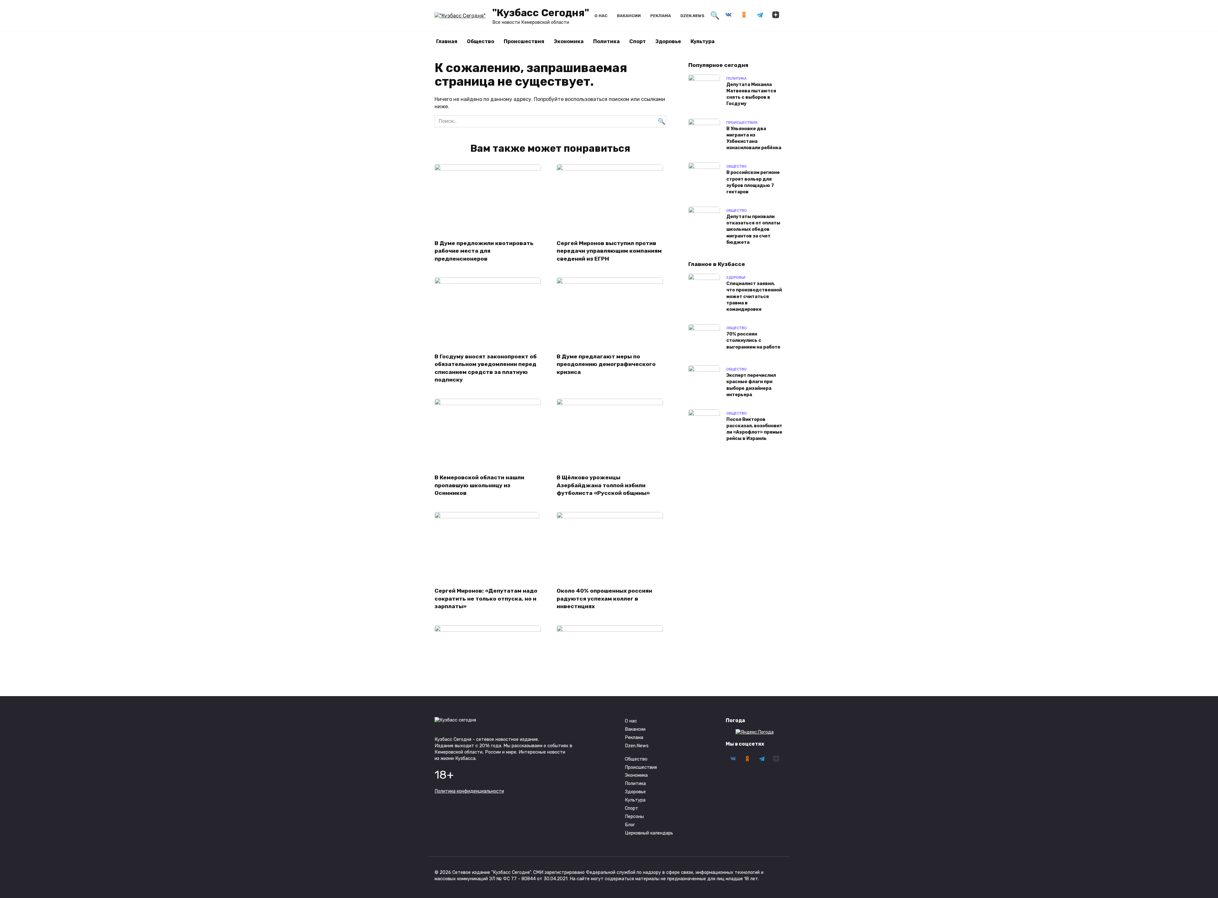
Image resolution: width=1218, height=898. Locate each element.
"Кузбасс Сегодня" (540, 13)
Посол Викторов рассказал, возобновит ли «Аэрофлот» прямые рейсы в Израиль (754, 429)
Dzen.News (692, 15)
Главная (446, 41)
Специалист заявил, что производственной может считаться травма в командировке (754, 296)
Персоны (634, 816)
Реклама (660, 15)
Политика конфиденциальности (469, 791)
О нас (600, 15)
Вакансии (629, 15)
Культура (703, 41)
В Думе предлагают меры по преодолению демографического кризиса (606, 364)
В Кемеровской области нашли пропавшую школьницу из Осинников (479, 485)
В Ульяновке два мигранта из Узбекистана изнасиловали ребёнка (753, 138)
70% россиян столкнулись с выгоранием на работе (753, 341)
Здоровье (668, 41)
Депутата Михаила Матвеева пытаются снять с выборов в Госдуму (751, 94)
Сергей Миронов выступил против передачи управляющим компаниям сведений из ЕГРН (609, 251)
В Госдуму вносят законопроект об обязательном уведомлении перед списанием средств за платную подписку (486, 368)
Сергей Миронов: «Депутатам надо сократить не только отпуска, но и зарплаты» (486, 598)
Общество (480, 41)
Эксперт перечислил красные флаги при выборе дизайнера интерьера (751, 385)
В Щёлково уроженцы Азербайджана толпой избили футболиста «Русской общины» (603, 485)
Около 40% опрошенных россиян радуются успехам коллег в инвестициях (604, 598)
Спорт (637, 41)
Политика (606, 41)
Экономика (569, 41)
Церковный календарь (649, 833)
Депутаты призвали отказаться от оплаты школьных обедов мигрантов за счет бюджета (753, 229)
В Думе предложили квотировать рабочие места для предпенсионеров (484, 251)
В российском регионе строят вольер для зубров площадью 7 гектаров (753, 182)
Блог (630, 825)
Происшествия (524, 41)
